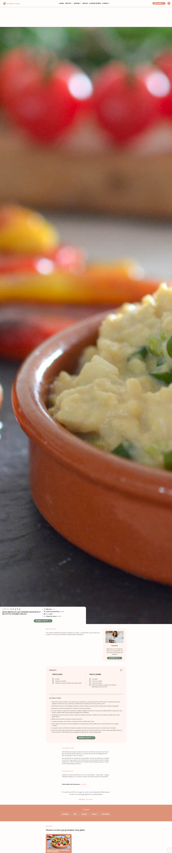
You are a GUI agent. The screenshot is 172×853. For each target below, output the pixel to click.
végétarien (105, 814)
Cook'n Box (83, 784)
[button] (69, 3)
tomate (94, 814)
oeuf (75, 814)
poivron (84, 814)
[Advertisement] (86, 16)
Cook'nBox (65, 814)
